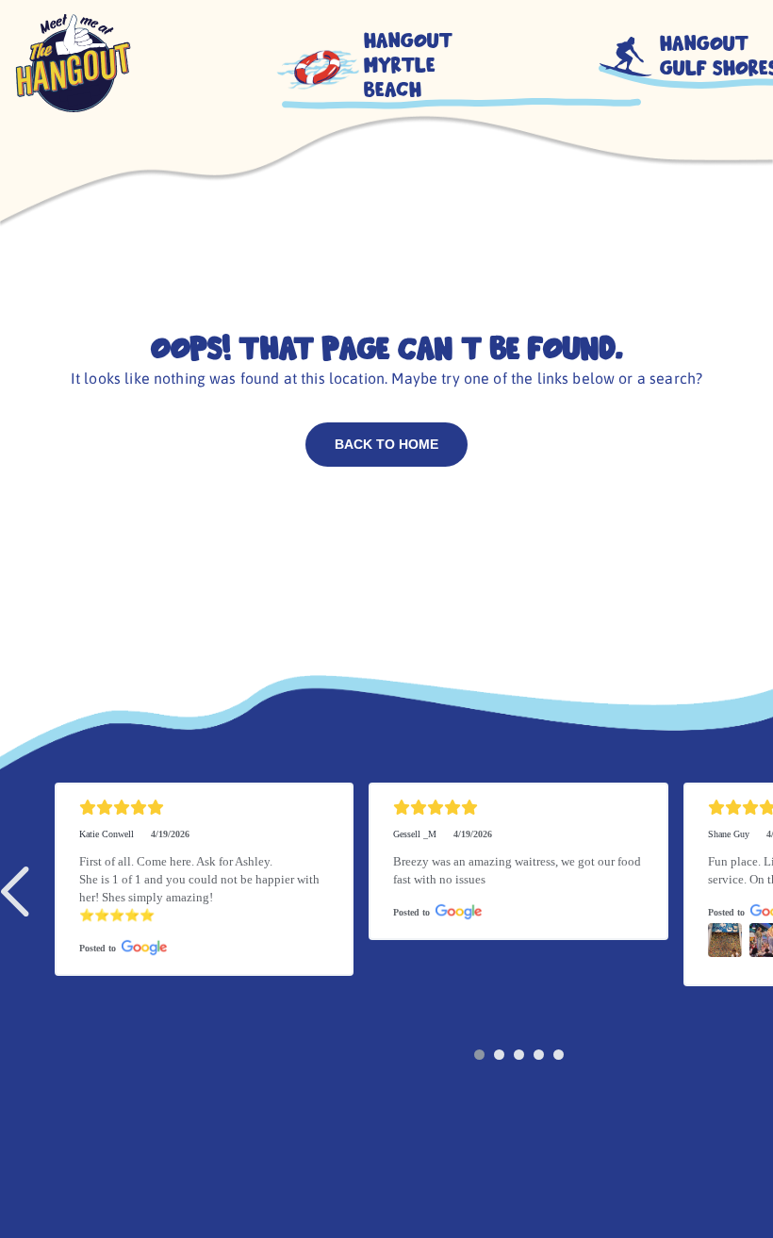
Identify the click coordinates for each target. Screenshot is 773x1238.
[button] (18, 891)
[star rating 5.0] (204, 808)
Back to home (386, 444)
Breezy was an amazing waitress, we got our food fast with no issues (518, 870)
